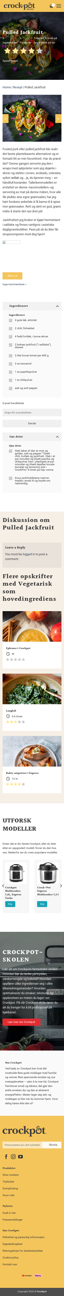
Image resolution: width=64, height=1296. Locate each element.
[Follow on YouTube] (20, 1157)
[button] (58, 6)
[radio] (7, 51)
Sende (32, 423)
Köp (10, 904)
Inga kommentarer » (15, 284)
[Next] (61, 886)
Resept (18, 87)
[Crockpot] (20, 6)
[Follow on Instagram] (13, 1157)
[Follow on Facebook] (6, 1157)
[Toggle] (57, 305)
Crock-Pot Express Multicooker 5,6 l (48, 891)
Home (7, 87)
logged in (29, 554)
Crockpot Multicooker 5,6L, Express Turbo (13, 893)
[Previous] (3, 886)
